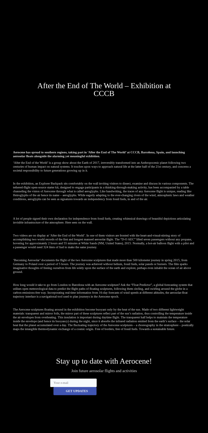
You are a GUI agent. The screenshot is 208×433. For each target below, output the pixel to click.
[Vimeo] (172, 22)
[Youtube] (165, 22)
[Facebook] (152, 22)
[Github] (178, 22)
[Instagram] (146, 22)
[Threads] (159, 22)
